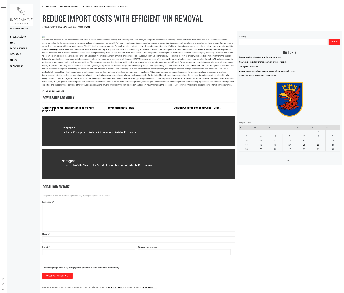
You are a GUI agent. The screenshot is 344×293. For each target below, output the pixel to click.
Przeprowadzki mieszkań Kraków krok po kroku (260, 57)
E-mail (46, 247)
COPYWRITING (16, 66)
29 (318, 149)
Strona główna (18, 36)
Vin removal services (96, 69)
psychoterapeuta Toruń (121, 107)
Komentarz (48, 202)
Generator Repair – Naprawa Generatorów (257, 75)
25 (261, 149)
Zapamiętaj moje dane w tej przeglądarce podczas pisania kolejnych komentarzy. (80, 267)
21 (304, 145)
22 (318, 145)
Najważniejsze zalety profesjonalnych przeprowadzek (262, 62)
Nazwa (46, 234)
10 (246, 140)
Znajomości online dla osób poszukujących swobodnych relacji (267, 71)
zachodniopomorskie (54, 91)
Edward (86, 27)
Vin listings (53, 49)
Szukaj (242, 36)
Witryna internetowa (147, 247)
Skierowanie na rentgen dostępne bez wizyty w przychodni (68, 109)
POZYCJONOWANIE (18, 48)
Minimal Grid (115, 287)
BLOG (12, 42)
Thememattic (149, 287)
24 (246, 149)
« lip (288, 160)
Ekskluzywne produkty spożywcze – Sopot (197, 107)
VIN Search (195, 65)
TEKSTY (13, 60)
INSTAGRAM (15, 54)
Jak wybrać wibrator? (248, 66)
